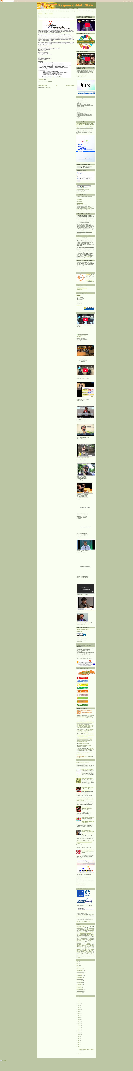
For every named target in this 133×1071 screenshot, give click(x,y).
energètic (89, 208)
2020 (79, 1009)
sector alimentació (80, 970)
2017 (79, 1015)
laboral (90, 939)
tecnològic (89, 209)
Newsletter (79, 10)
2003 (79, 1042)
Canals (67, 10)
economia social (80, 952)
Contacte (51, 13)
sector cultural (79, 973)
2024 (79, 1001)
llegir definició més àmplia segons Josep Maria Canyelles (84, 232)
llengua (80, 930)
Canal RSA (73, 10)
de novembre (81, 1047)
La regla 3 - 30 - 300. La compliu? (87, 769)
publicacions (79, 953)
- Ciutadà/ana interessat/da (82, 204)
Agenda (46, 13)
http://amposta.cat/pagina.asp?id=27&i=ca (53, 76)
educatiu (85, 208)
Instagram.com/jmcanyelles (82, 74)
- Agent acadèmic (80, 203)
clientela (90, 948)
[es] (93, 281)
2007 (79, 1034)
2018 (79, 1013)
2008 (79, 1032)
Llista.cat (91, 72)
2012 (79, 1025)
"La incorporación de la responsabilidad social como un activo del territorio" (84, 740)
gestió (86, 949)
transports (78, 210)
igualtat (88, 943)
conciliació (79, 949)
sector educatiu (79, 977)
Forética (85, 913)
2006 (79, 1036)
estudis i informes (81, 948)
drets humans (82, 939)
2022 (79, 1005)
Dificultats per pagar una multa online (82, 762)
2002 (79, 1044)
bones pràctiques (81, 934)
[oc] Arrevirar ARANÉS (80, 191)
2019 (79, 1011)
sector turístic (79, 992)
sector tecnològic (80, 989)
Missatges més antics (70, 85)
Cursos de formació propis (82, 288)
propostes (82, 936)
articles (81, 929)
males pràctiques (90, 929)
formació (89, 936)
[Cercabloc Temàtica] (3, 1060)
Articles (85, 756)
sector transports (80, 991)
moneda (92, 954)
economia (79, 940)
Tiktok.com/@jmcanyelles (81, 76)
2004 (79, 1040)
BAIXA (80, 304)
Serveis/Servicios (86, 10)
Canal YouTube (79, 631)
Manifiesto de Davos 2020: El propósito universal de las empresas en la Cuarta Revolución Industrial (84, 842)
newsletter (78, 295)
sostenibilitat (91, 931)
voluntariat (50, 81)
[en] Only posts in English (81, 190)
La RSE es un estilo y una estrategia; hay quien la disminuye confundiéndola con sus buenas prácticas (85, 749)
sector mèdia (79, 984)
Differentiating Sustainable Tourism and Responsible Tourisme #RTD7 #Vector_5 (87, 789)
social (86, 209)
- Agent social (79, 201)
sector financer (79, 982)
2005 (79, 1038)
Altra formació (79, 289)
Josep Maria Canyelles (50, 10)
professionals (90, 951)
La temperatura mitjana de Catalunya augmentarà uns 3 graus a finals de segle (87, 851)
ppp (91, 950)
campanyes (88, 944)
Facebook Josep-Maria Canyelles (83, 629)
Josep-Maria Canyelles (81, 633)
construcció (90, 207)
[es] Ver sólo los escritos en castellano (83, 189)
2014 (79, 1021)
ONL (93, 935)
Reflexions (79, 757)
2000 (79, 1053)
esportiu (92, 208)
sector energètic (80, 979)
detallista (81, 208)
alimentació (85, 207)
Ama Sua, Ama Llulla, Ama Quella (87, 778)
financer (78, 209)
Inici (56, 85)
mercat (79, 957)
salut (84, 209)
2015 (79, 1019)
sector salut (79, 985)
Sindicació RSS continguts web (82, 624)
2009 (79, 1030)
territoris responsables (85, 933)
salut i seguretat (80, 968)
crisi (77, 938)
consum (83, 951)
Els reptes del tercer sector (84, 743)
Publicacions (40, 13)
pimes (80, 935)
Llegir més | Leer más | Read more (83, 921)
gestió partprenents (83, 950)
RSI (77, 963)
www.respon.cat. (89, 280)
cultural (78, 208)
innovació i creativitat (81, 945)
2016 (79, 1017)
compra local (80, 954)
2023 (79, 1003)
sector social (79, 987)
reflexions (80, 928)
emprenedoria (89, 952)
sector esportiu (79, 980)
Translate (86, 187)
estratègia (87, 954)
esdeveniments (81, 926)
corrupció (85, 953)
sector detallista (79, 975)
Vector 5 (91, 919)
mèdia (81, 209)
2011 (79, 1027)
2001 (79, 1046)
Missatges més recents (42, 85)
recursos (78, 951)
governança (91, 928)
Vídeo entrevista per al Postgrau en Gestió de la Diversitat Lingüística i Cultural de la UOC (85, 730)
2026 (79, 998)
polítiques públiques (89, 930)
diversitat (87, 935)
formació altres (91, 953)
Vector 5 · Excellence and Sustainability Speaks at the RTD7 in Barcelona (86, 808)
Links (92, 10)
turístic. (82, 210)
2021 (79, 1007)
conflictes (92, 949)
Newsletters (90, 756)
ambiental (82, 931)
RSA (77, 961)
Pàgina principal (41, 10)
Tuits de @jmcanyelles (81, 269)
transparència (91, 934)
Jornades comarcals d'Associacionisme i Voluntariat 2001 (53, 17)
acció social (84, 938)
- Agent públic (79, 199)
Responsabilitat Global (60, 10)
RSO (77, 965)
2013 (79, 1023)
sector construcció (80, 972)
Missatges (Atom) (47, 87)
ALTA (77, 304)
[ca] (92, 281)
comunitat (79, 944)
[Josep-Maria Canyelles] (81, 635)
